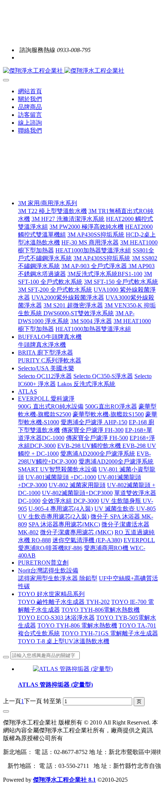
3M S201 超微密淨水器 (73, 305)
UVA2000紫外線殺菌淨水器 (67, 297)
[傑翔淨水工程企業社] (80, 71)
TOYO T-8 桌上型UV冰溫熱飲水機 (63, 641)
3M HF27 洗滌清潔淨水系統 (67, 219)
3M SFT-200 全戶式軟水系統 (55, 289)
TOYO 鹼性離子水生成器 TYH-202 (64, 602)
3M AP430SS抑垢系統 (95, 234)
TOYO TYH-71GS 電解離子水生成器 (109, 633)
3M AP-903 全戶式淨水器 (94, 266)
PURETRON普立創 (43, 562)
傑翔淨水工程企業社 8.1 (64, 780)
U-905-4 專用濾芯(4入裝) (60, 508)
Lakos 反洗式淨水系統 (86, 384)
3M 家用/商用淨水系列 (47, 203)
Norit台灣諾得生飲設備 (48, 570)
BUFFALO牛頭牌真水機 (50, 337)
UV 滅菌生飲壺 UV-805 (125, 508)
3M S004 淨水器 (91, 321)
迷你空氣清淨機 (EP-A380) (87, 540)
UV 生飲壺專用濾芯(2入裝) (53, 516)
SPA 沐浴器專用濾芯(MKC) (64, 524)
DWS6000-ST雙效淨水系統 (78, 313)
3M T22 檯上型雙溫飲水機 (52, 211)
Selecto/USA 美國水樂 (46, 368)
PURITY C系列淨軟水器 (49, 360)
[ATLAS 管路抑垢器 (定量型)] (73, 669)
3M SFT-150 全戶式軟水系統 (121, 282)
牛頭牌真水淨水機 (42, 344)
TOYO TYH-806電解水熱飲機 (100, 610)
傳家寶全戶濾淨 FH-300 (92, 430)
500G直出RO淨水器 (111, 406)
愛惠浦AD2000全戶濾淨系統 (97, 453)
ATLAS (27, 391)
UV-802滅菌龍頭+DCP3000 (77, 493)
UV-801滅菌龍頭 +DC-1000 (60, 477)
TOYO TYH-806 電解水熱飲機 (77, 625)
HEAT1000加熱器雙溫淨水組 (93, 250)
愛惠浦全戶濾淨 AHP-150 (94, 422)
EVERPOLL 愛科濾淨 (46, 398)
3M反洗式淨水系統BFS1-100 (104, 274)
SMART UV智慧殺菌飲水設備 (57, 469)
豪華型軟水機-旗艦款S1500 (108, 414)
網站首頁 (30, 91)
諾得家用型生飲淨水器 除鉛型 (57, 578)
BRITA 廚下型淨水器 (45, 352)
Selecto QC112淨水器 (45, 376)
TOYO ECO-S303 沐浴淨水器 (56, 617)
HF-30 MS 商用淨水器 (90, 242)
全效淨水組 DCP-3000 (70, 501)
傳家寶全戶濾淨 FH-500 (97, 438)
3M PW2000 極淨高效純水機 (86, 227)
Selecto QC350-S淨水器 (103, 376)
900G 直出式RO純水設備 (50, 406)
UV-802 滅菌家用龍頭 (77, 485)
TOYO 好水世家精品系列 (51, 594)
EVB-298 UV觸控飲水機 (89, 446)
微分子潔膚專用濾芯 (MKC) (76, 532)
